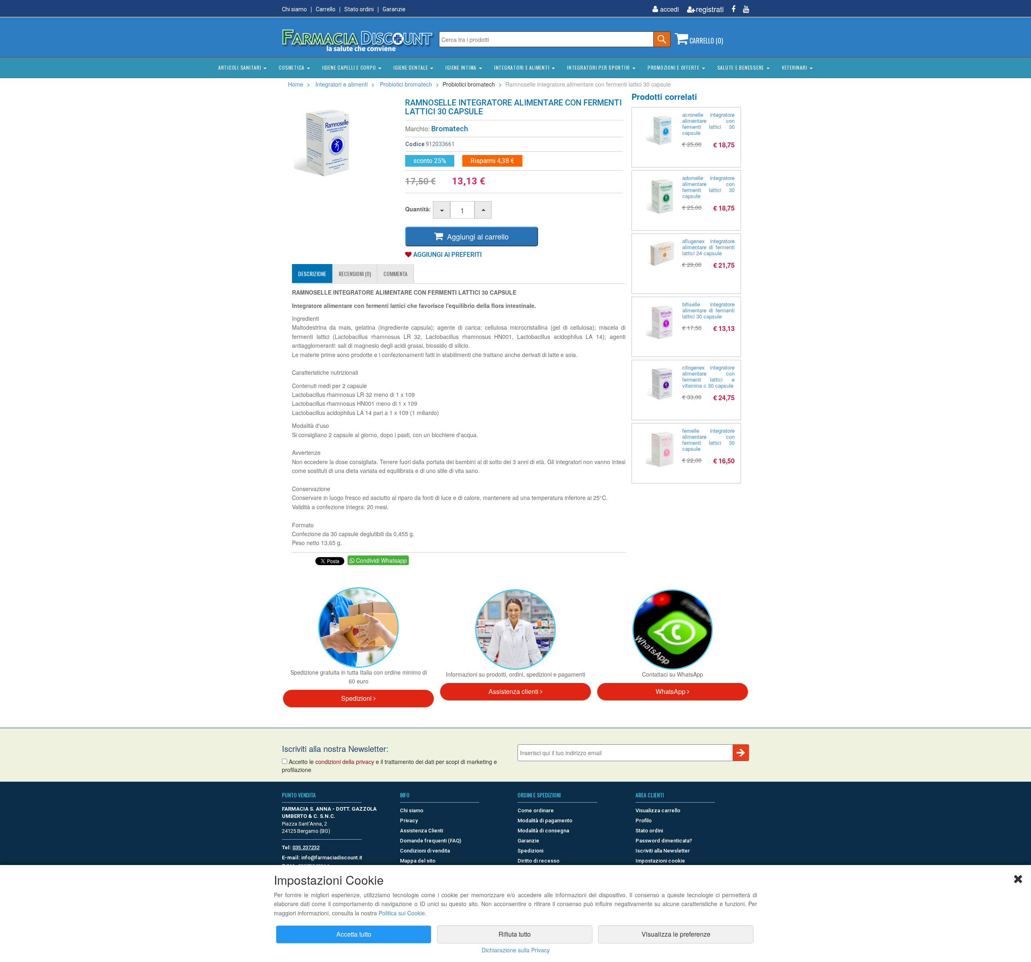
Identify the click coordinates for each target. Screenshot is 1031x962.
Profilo (644, 820)
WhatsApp (671, 691)
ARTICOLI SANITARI (240, 67)
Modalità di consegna (543, 831)
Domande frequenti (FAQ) (430, 841)
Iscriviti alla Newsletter (663, 851)
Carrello (325, 9)
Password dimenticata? (664, 841)
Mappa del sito (417, 861)
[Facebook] (730, 9)
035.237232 (305, 847)
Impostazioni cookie (660, 861)
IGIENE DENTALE (411, 67)
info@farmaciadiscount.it (331, 858)
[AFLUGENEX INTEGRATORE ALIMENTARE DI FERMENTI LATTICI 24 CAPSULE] (662, 253)
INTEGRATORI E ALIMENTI (522, 67)
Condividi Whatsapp (380, 560)
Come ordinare (536, 810)
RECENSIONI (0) (355, 273)
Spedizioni (357, 698)
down (442, 210)
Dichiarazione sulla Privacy (516, 950)
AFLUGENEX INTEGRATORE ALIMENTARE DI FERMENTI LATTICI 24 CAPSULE (708, 247)
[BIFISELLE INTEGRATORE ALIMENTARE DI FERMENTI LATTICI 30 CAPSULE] (662, 322)
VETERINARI (795, 67)
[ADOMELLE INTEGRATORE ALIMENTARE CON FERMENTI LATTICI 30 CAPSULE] (662, 196)
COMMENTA (395, 273)
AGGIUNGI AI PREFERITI (447, 254)
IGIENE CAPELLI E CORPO (349, 67)
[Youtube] (743, 9)
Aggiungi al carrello (476, 236)
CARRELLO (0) (705, 40)
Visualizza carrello (658, 810)
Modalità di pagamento (545, 820)
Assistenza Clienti (421, 831)
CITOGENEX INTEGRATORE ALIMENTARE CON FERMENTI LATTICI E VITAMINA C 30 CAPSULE (708, 376)
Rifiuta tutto (515, 934)
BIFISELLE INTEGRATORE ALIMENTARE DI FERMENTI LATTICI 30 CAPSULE (708, 310)
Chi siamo (294, 9)
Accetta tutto (353, 934)
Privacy (409, 820)
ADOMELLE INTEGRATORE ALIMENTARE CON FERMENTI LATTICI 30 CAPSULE (708, 187)
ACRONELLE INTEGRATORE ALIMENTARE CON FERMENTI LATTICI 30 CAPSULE (708, 123)
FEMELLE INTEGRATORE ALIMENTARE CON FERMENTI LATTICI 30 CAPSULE (708, 439)
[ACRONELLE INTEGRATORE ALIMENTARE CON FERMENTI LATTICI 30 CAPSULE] (662, 130)
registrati (710, 9)
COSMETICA (292, 67)
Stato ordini (359, 9)
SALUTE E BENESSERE (741, 67)
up (483, 210)
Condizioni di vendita (425, 851)
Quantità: (418, 209)
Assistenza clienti (514, 691)
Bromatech (449, 128)
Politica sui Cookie (402, 913)
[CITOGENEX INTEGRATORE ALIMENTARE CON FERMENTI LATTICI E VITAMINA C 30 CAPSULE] (662, 383)
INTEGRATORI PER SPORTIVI (599, 67)
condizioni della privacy (344, 762)
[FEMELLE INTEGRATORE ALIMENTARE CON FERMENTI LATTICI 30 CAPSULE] (662, 449)
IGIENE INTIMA (461, 67)
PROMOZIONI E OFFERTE (674, 67)
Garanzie (394, 9)
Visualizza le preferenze (676, 934)
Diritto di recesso (538, 861)
